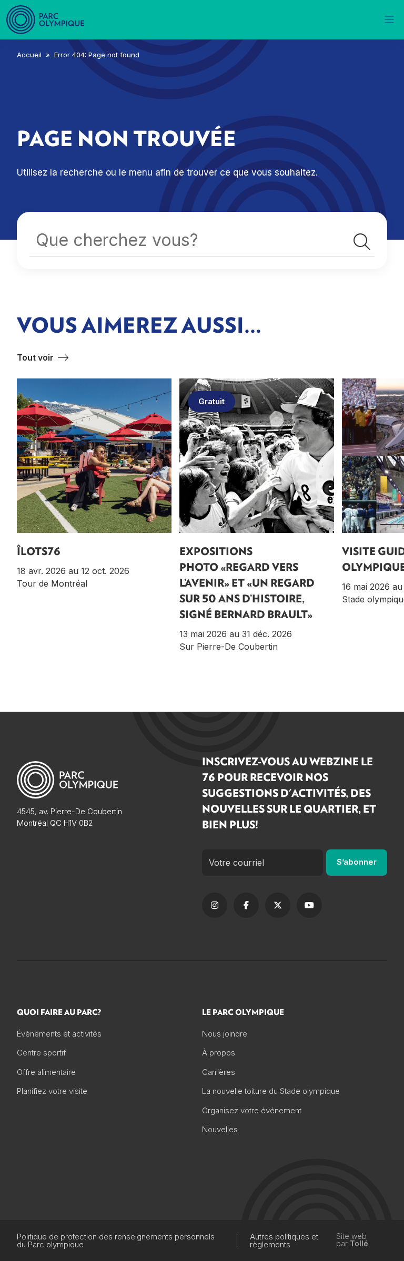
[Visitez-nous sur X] (277, 905)
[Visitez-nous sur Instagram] (214, 905)
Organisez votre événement (251, 1110)
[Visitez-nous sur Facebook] (246, 905)
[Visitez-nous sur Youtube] (309, 905)
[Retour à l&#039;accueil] (46, 19)
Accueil (29, 54)
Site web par (352, 1240)
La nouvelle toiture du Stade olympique (271, 1091)
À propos (218, 1053)
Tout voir (35, 357)
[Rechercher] (362, 242)
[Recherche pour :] (202, 243)
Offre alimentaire (46, 1072)
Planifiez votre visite (52, 1091)
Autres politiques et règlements (284, 1240)
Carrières (218, 1072)
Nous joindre (224, 1034)
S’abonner (357, 862)
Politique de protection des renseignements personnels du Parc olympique (116, 1240)
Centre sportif (41, 1053)
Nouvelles (220, 1129)
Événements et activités (59, 1034)
